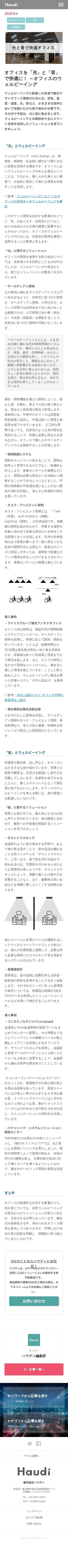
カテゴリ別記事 (34, 1517)
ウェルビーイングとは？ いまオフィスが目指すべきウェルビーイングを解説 (34, 201)
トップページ (34, 1511)
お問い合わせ (34, 1523)
